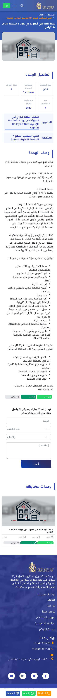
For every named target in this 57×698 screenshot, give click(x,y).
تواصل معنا (48, 611)
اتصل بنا (42, 693)
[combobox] (47, 429)
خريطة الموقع (47, 629)
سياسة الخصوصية (45, 623)
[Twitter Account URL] (34, 676)
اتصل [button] (31, 396)
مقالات (51, 599)
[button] (28, 55)
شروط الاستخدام (45, 617)
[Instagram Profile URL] (22, 676)
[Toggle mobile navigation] (15, 6)
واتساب (27, 693)
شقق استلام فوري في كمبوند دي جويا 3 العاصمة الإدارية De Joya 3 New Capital (23, 122)
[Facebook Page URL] (45, 676)
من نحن (51, 605)
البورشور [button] (14, 396)
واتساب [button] (46, 396)
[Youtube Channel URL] (11, 676)
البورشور (11, 693)
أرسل (36, 464)
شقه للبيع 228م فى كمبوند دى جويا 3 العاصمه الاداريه (31, 531)
